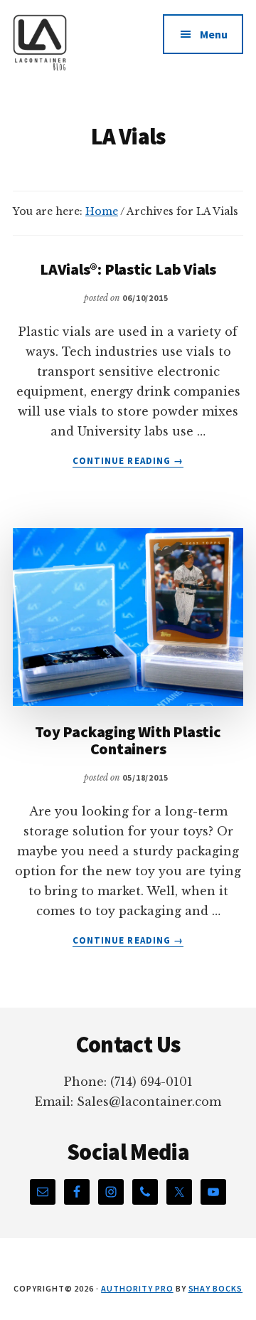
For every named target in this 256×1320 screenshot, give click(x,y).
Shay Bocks (215, 1288)
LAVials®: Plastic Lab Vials (128, 269)
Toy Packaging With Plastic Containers (127, 740)
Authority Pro (137, 1288)
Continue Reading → (128, 461)
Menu (214, 34)
